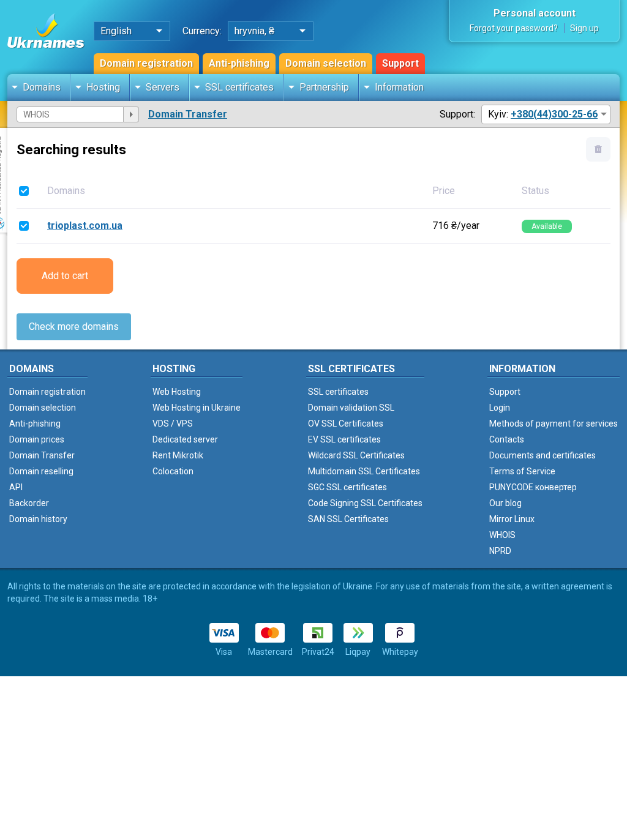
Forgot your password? (514, 28)
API (16, 487)
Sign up (584, 28)
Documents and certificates (542, 455)
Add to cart (65, 276)
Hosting (103, 87)
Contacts (506, 439)
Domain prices (36, 439)
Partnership (324, 87)
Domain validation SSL (351, 407)
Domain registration (146, 63)
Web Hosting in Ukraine (196, 407)
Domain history (38, 519)
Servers (162, 87)
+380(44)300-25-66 (554, 114)
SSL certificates (239, 87)
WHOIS (502, 535)
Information (399, 87)
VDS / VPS (172, 423)
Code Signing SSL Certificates (365, 503)
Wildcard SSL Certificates (356, 455)
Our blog (505, 503)
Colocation (172, 471)
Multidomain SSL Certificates (364, 471)
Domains (42, 87)
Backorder (29, 503)
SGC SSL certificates (347, 487)
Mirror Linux (512, 519)
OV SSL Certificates (345, 423)
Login (499, 407)
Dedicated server (185, 439)
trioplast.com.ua (84, 225)
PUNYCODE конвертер (533, 487)
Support (400, 63)
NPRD (500, 551)
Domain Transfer (187, 114)
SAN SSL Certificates (348, 519)
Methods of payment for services (553, 423)
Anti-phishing (239, 63)
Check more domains (74, 326)
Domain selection (325, 63)
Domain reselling (41, 471)
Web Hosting (176, 392)
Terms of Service (522, 471)
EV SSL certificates (344, 439)
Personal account (535, 13)
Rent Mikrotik (177, 455)
